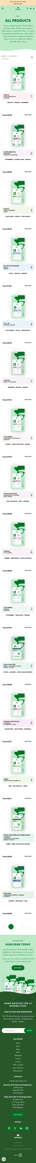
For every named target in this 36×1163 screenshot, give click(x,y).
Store (18, 1046)
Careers (18, 1058)
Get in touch (18, 1115)
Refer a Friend (18, 1065)
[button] (2, 8)
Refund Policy (18, 1071)
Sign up (29, 1030)
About (18, 1049)
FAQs (18, 1052)
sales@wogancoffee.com (18, 1081)
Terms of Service (18, 1068)
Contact (18, 1061)
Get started (18, 968)
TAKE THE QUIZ (18, 3)
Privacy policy (18, 1142)
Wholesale (18, 1055)
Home (18, 1043)
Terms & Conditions (18, 1145)
